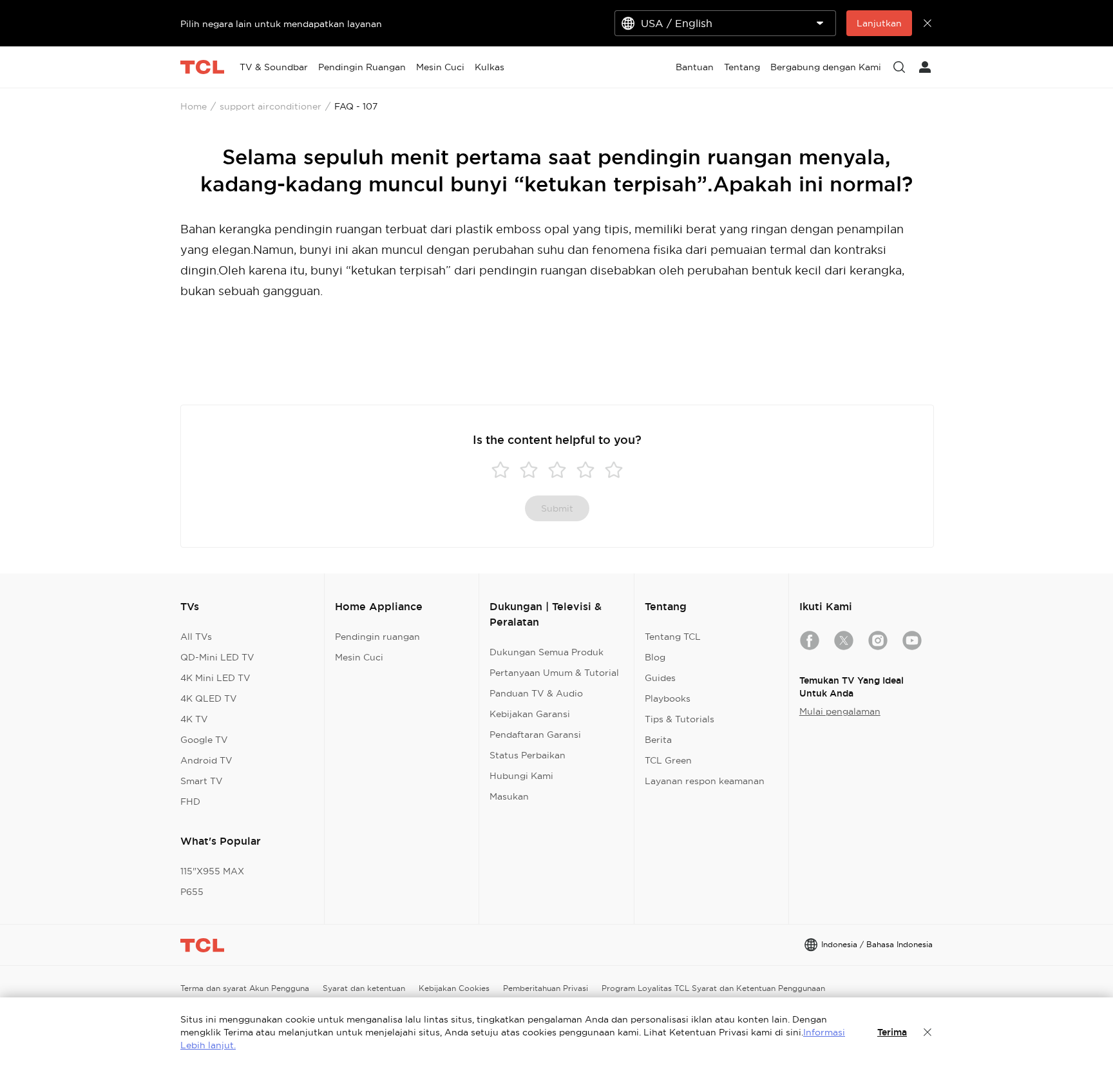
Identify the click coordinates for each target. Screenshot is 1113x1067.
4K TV (194, 719)
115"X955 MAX (212, 871)
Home (193, 106)
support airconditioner (270, 106)
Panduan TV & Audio (536, 693)
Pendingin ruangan (377, 636)
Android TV (206, 760)
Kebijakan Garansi (530, 714)
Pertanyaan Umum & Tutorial (554, 672)
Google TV (204, 739)
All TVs (196, 636)
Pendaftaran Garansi (535, 734)
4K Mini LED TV (215, 678)
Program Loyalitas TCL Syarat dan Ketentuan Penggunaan (713, 988)
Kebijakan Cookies (454, 988)
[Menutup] (927, 1032)
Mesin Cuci (359, 657)
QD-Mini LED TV (217, 657)
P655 (192, 892)
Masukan (509, 796)
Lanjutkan (879, 23)
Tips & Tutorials (679, 719)
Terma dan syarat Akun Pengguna (244, 988)
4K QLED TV (208, 698)
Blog (655, 657)
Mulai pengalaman (839, 711)
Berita (658, 739)
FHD (190, 801)
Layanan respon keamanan (705, 781)
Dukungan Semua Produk (547, 652)
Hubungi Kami (521, 776)
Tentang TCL (673, 636)
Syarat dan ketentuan (364, 988)
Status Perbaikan (528, 755)
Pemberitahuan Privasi (545, 988)
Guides (660, 678)
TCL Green (668, 760)
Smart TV (201, 781)
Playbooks (667, 698)
